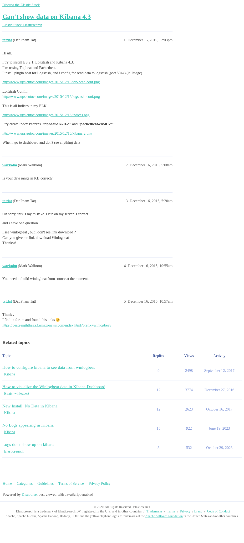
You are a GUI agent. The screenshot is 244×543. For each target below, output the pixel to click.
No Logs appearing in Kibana (28, 425)
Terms (171, 511)
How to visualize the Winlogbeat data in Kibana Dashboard (53, 386)
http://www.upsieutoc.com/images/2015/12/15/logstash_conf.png (51, 97)
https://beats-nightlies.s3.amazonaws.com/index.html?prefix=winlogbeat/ (56, 325)
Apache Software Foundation (164, 516)
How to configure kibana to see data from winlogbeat (48, 367)
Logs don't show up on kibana (28, 444)
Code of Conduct (218, 511)
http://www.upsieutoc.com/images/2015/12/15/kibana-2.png (47, 133)
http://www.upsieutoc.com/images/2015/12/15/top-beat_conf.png (51, 82)
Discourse (29, 494)
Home (7, 483)
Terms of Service (71, 483)
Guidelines (45, 483)
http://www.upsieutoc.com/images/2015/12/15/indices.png (46, 115)
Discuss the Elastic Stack (21, 5)
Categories (25, 483)
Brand (198, 511)
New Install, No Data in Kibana (29, 406)
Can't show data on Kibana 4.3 (46, 16)
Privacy (185, 511)
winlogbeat (21, 393)
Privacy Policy (100, 483)
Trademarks (154, 511)
